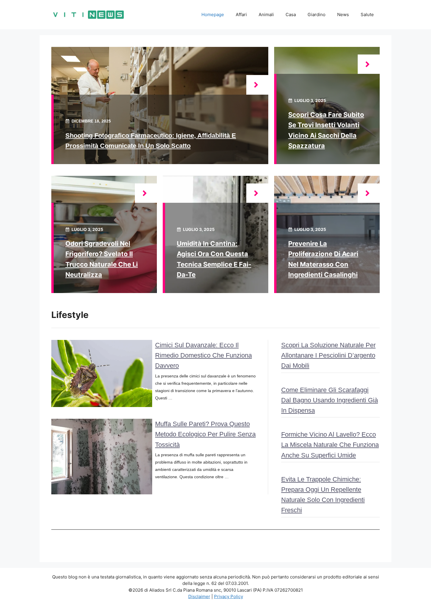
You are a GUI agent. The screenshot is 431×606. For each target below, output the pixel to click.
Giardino (316, 14)
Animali (266, 14)
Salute (367, 14)
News (343, 14)
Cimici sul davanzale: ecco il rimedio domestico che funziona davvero (203, 355)
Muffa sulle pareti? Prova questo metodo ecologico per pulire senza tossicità (205, 434)
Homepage (212, 14)
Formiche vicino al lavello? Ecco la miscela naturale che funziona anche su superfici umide (330, 445)
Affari (241, 14)
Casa (291, 14)
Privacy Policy (228, 596)
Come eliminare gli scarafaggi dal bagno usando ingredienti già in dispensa (329, 400)
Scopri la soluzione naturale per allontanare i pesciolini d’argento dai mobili (328, 355)
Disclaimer (199, 596)
